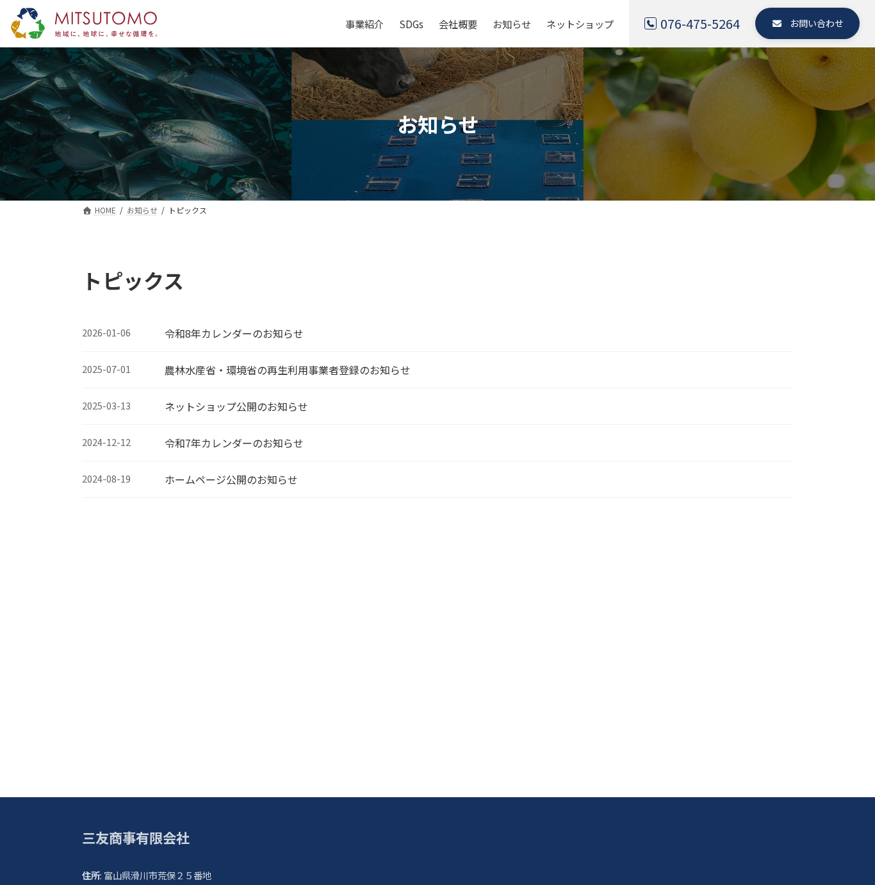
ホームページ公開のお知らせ (231, 479)
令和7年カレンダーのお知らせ (234, 443)
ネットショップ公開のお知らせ (236, 406)
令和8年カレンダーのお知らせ (234, 333)
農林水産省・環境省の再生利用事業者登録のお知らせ (288, 369)
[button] (807, 23)
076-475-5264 (700, 23)
